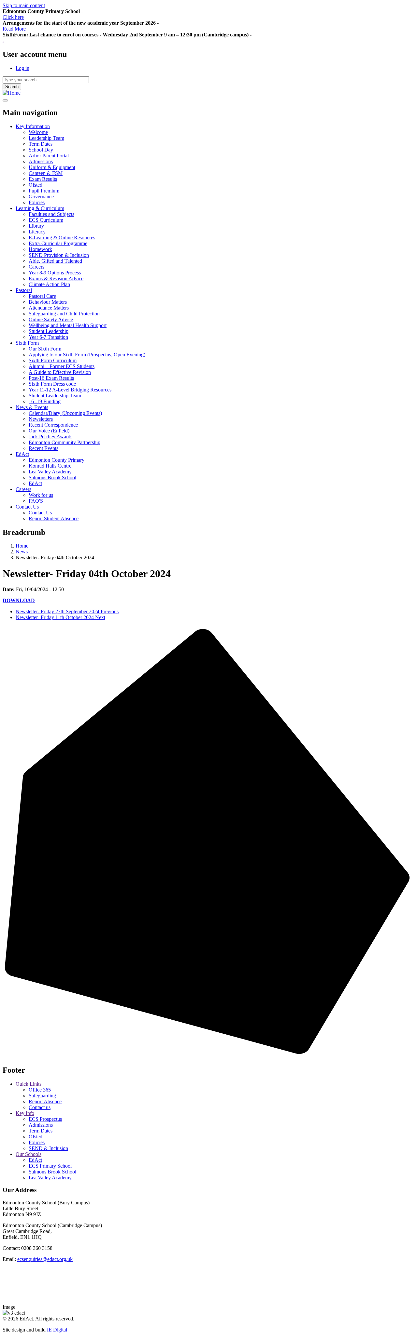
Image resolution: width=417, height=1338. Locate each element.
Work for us (41, 495)
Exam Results (43, 179)
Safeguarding (42, 1095)
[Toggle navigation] (5, 100)
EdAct (22, 454)
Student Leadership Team (55, 395)
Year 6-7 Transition (48, 337)
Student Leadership (48, 331)
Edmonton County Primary (56, 460)
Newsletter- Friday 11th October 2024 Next (60, 617)
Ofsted (35, 185)
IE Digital (57, 1329)
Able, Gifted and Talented (55, 261)
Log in (22, 68)
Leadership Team (46, 138)
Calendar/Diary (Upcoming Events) (65, 413)
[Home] (12, 93)
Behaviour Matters (48, 302)
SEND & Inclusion (48, 1148)
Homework (40, 249)
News (22, 551)
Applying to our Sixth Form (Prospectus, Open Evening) (87, 354)
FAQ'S (36, 501)
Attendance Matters (49, 308)
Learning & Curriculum (40, 208)
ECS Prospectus (45, 1119)
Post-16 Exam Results (51, 378)
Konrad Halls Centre (50, 466)
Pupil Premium (44, 190)
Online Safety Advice (51, 319)
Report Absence (45, 1101)
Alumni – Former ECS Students (61, 366)
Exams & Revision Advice (56, 278)
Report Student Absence (54, 518)
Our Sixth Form (45, 348)
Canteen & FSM (46, 173)
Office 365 (40, 1090)
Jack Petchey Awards (50, 436)
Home (22, 546)
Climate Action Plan (49, 284)
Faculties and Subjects (51, 214)
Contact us (39, 1107)
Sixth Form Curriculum (53, 360)
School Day (41, 149)
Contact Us (27, 507)
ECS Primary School (50, 1166)
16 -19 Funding (45, 401)
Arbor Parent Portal (49, 155)
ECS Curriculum (46, 220)
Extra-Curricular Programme (58, 243)
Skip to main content (24, 5)
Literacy (37, 231)
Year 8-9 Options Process (55, 272)
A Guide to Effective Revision (60, 372)
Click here (13, 17)
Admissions (41, 161)
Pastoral (24, 290)
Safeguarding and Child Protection (64, 313)
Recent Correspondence (53, 425)
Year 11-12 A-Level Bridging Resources (70, 389)
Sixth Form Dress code (52, 384)
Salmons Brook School (52, 477)
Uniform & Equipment (52, 167)
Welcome (38, 132)
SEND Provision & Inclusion (59, 255)
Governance (41, 196)
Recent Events (43, 448)
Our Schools (28, 1154)
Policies (37, 202)
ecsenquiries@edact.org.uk (45, 1259)
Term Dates (40, 144)
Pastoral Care (42, 296)
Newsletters (41, 419)
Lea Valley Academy (50, 471)
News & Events (32, 407)
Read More (14, 29)
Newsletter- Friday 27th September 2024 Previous (67, 611)
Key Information (33, 126)
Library (36, 226)
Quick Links (28, 1084)
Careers (36, 267)
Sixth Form (27, 343)
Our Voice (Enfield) (49, 430)
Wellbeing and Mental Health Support (68, 325)
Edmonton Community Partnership (64, 442)
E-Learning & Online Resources (62, 237)
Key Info (25, 1113)
